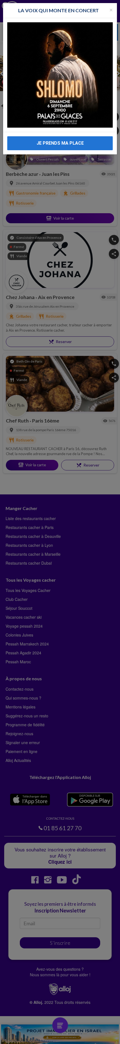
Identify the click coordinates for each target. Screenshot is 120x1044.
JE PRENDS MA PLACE (60, 143)
